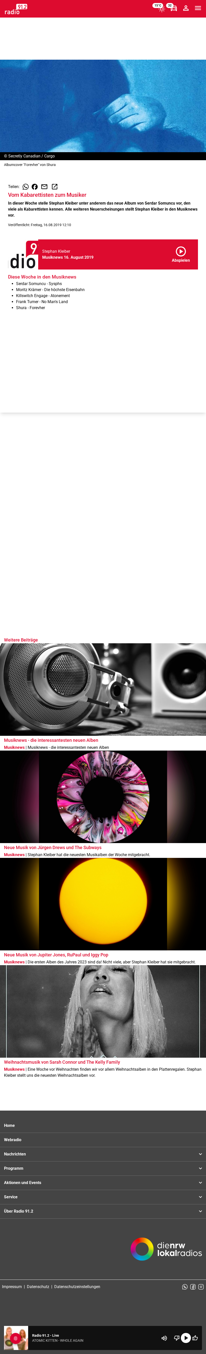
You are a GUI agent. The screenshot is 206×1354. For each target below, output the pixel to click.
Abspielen (181, 253)
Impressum (12, 1286)
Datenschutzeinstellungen (77, 1286)
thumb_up (195, 1338)
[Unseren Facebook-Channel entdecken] (193, 1287)
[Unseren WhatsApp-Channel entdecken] (185, 1287)
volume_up (164, 1338)
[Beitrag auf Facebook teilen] (35, 187)
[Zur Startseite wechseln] (16, 9)
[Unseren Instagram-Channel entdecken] (201, 1287)
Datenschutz (38, 1286)
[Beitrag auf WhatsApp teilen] (26, 187)
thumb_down (177, 1338)
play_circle (186, 1338)
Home (9, 1125)
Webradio (12, 1139)
